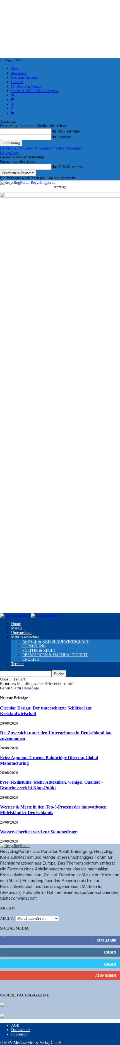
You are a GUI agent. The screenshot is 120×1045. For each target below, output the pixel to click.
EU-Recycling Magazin (26, 86)
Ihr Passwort (61, 137)
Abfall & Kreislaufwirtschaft (55, 641)
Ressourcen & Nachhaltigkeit (55, 655)
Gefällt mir (106, 940)
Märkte (16, 628)
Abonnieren (105, 975)
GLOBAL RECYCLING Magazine (35, 91)
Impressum (19, 1034)
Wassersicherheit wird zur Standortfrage (38, 831)
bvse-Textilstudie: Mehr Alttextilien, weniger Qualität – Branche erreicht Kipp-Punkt (51, 784)
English (30, 659)
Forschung (34, 646)
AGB (15, 1025)
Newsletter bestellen (24, 77)
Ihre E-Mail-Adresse (68, 167)
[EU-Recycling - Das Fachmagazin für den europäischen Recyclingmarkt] (2, 1005)
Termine (17, 664)
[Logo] (15, 615)
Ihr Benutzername (66, 131)
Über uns (17, 82)
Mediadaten (19, 73)
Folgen (110, 952)
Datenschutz (9, 153)
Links (15, 69)
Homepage (30, 688)
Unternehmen (21, 633)
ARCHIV (7, 918)
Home (16, 624)
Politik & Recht (39, 650)
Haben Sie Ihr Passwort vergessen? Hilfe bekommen (41, 148)
